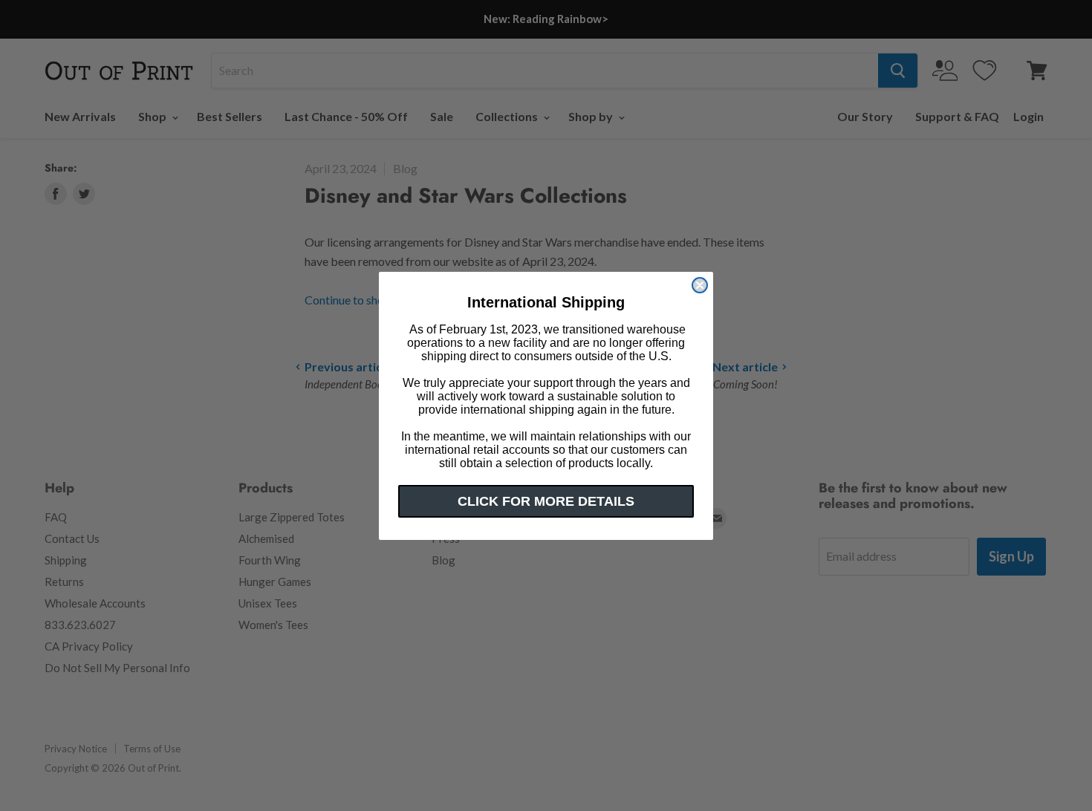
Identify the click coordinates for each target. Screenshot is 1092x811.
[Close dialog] (699, 285)
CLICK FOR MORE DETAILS (546, 501)
